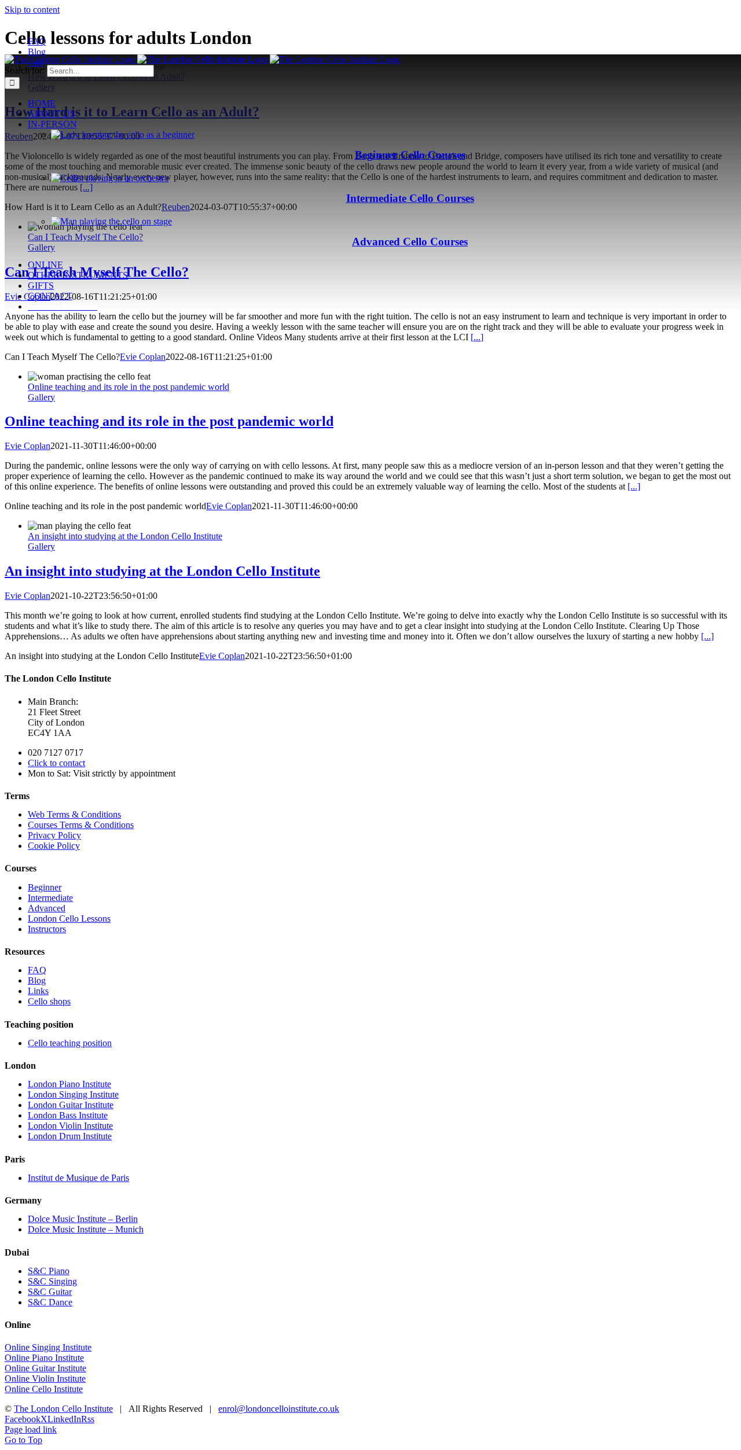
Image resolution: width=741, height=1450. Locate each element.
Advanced (46, 908)
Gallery (41, 397)
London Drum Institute (70, 1136)
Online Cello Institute (44, 1389)
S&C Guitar (50, 1292)
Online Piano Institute (44, 1358)
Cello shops (49, 1001)
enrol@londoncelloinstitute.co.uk (278, 1409)
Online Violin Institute (45, 1378)
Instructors (47, 929)
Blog (37, 980)
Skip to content (32, 9)
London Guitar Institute (70, 1105)
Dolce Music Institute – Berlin (83, 1219)
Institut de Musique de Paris (78, 1178)
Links (38, 991)
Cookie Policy (54, 846)
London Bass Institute (68, 1115)
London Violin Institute (70, 1126)
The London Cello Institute (63, 1409)
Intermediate (50, 898)
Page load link (31, 1429)
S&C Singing (52, 1281)
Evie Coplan (143, 357)
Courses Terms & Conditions (81, 825)
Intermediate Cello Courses (410, 198)
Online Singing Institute (48, 1347)
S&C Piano (48, 1271)
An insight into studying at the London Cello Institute (125, 536)
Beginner (44, 887)
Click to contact (56, 763)
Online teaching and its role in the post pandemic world (128, 387)
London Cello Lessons (69, 918)
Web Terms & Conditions (74, 814)
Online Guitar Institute (45, 1368)
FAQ (37, 970)
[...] (477, 337)
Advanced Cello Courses (410, 241)
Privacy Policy (54, 835)
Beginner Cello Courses (410, 155)
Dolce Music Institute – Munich (86, 1229)
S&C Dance (50, 1302)
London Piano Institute (69, 1084)
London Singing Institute (73, 1094)
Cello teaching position (70, 1043)
